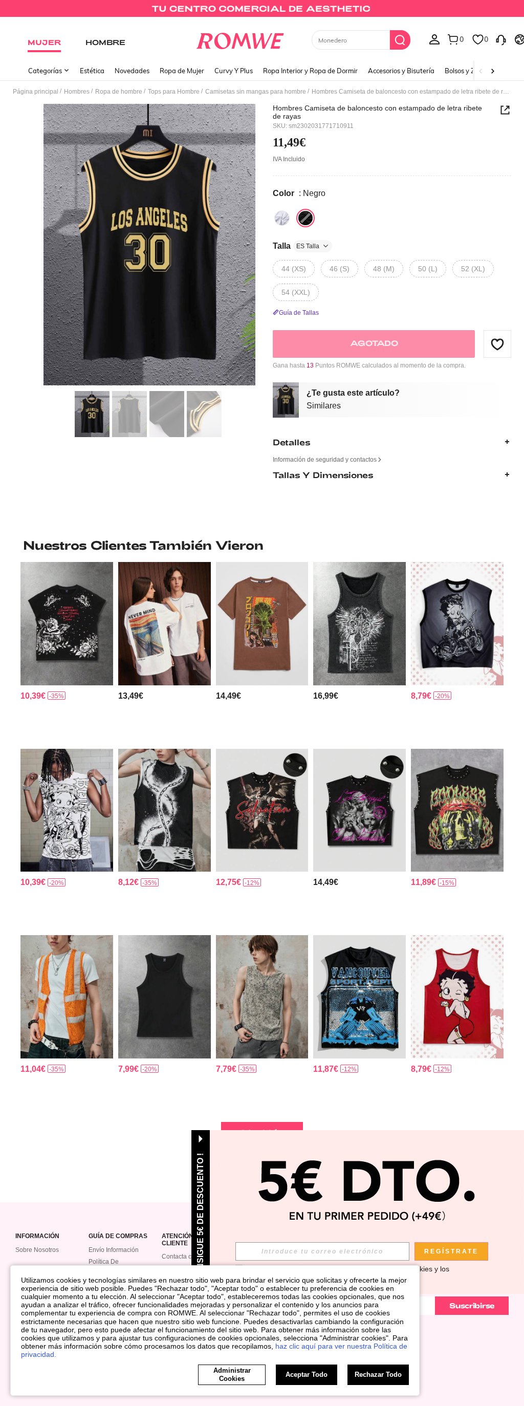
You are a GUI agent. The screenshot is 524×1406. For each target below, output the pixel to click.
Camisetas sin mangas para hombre (255, 91)
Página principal (35, 91)
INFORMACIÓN (37, 1236)
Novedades (132, 71)
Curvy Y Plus (233, 71)
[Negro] (305, 218)
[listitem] (66, 651)
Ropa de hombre (118, 91)
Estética (92, 71)
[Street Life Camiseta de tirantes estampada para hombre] (359, 996)
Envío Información (114, 1249)
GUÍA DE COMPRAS (118, 1236)
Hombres (77, 91)
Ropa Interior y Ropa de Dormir (310, 71)
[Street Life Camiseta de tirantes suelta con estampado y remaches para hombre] (262, 810)
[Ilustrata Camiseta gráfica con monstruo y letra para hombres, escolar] (262, 623)
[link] (261, 12)
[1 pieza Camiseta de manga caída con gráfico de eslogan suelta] (164, 623)
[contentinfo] (33, 695)
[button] (497, 344)
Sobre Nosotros (37, 1249)
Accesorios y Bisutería (401, 71)
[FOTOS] (149, 245)
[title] (262, 545)
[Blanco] (282, 218)
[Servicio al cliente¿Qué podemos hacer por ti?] (501, 39)
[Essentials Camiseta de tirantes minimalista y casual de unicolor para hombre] (164, 996)
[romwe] (240, 39)
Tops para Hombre (174, 91)
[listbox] (434, 39)
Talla (296, 246)
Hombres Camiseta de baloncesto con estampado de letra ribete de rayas (377, 112)
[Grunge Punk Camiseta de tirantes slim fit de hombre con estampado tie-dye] (262, 996)
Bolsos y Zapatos (470, 71)
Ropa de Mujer (182, 71)
